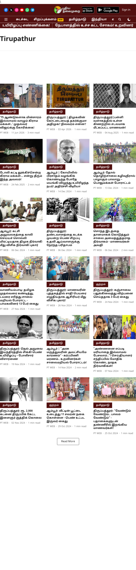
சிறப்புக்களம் (45, 19)
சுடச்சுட (22, 19)
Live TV (60, 10)
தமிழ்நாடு (77, 19)
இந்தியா (99, 19)
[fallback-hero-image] (21, 96)
